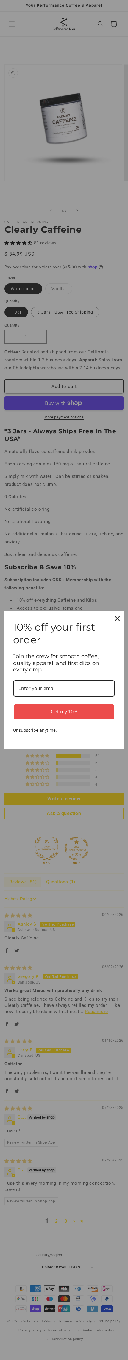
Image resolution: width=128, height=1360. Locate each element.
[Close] (117, 618)
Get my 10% (64, 711)
